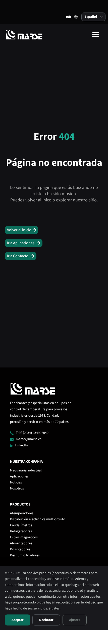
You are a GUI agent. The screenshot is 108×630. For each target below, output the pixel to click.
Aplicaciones (19, 476)
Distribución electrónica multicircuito (37, 519)
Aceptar (18, 619)
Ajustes (74, 619)
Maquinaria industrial (26, 470)
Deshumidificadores (25, 555)
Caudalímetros (21, 525)
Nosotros (17, 488)
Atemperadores (21, 513)
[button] (95, 34)
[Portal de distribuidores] (69, 17)
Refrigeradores (21, 531)
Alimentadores (21, 543)
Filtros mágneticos (24, 537)
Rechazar (46, 619)
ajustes (54, 608)
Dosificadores (20, 549)
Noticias (16, 482)
